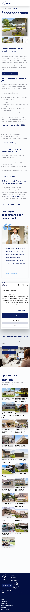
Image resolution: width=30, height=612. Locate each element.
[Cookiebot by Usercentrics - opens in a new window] (18, 285)
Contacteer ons (7, 585)
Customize (14, 320)
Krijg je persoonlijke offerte (9, 73)
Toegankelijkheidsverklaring (7, 605)
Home (3, 8)
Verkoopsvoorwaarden (6, 609)
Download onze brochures (13, 196)
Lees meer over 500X (8, 142)
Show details (21, 310)
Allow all (15, 315)
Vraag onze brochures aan (9, 348)
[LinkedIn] (5, 590)
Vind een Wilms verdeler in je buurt (11, 204)
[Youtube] (9, 590)
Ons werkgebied (4, 599)
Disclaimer (3, 607)
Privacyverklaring (4, 601)
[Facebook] (2, 590)
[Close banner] (27, 285)
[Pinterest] (7, 590)
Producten (7, 8)
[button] (5, 40)
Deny (15, 325)
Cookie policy (4, 603)
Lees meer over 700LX (9, 176)
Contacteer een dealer (8, 352)
